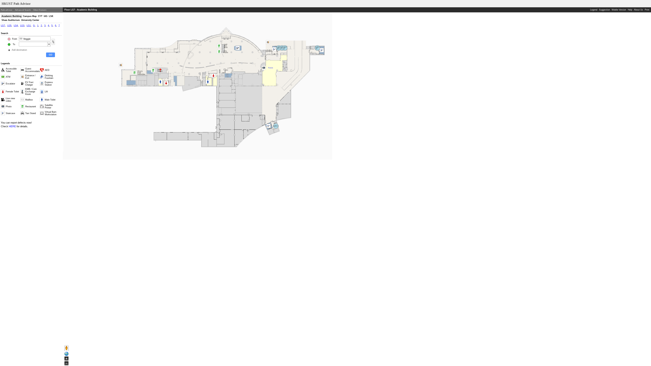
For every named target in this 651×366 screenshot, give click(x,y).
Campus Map (30, 16)
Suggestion (604, 9)
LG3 (22, 25)
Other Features (39, 10)
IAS (45, 16)
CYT (40, 16)
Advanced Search (23, 10)
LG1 (29, 25)
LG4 (16, 25)
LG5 (9, 25)
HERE (12, 126)
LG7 (3, 25)
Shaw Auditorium (11, 20)
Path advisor (6, 10)
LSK (51, 16)
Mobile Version (619, 9)
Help (630, 9)
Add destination (19, 50)
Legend (593, 9)
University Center (30, 20)
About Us (638, 9)
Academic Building (12, 16)
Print (647, 9)
